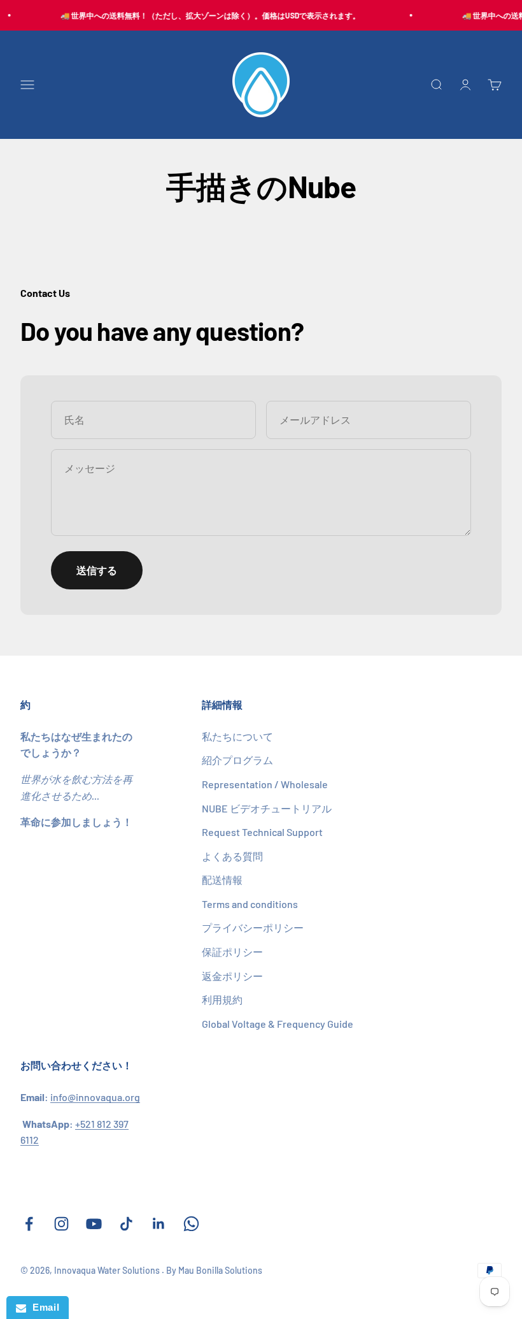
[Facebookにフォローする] (29, 1223)
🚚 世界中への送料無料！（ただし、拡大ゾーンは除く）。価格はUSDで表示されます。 (206, 15)
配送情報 (222, 880)
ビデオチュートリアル (267, 808)
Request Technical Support (262, 832)
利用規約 (222, 999)
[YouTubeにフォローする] (93, 1223)
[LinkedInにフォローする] (158, 1223)
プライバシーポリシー (253, 927)
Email (42, 1307)
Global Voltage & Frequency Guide (277, 1024)
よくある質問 (232, 856)
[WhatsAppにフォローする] (191, 1223)
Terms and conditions (250, 904)
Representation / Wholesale (265, 784)
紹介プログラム (237, 760)
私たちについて (237, 736)
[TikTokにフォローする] (126, 1223)
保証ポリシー (232, 952)
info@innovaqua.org (95, 1097)
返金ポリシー (232, 976)
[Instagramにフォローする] (61, 1223)
